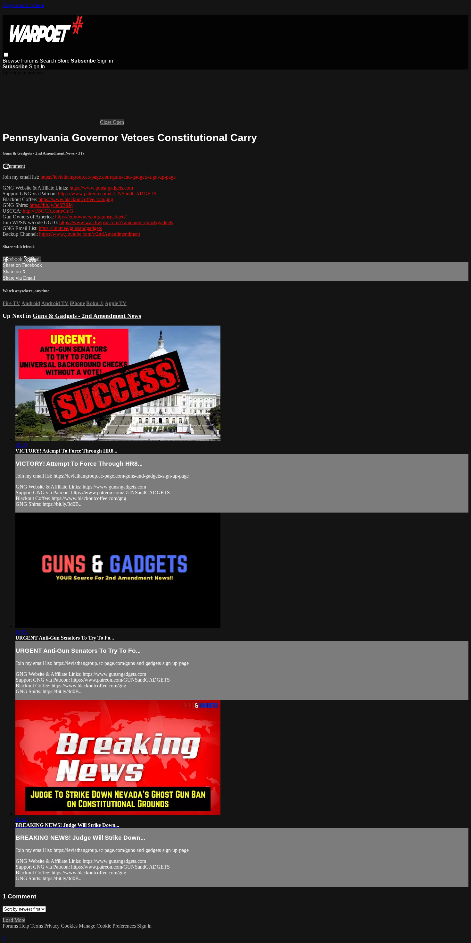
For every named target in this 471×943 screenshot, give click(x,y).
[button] (6, 55)
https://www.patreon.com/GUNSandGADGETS (107, 193)
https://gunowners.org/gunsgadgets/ (91, 216)
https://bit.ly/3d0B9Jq (51, 205)
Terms (37, 926)
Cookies (70, 926)
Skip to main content (23, 5)
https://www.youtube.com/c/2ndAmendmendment (89, 234)
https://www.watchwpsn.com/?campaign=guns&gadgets (116, 222)
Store (63, 61)
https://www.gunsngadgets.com (101, 188)
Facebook (13, 259)
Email (35, 259)
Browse (12, 61)
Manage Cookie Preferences (108, 926)
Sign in (105, 61)
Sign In (37, 66)
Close (106, 122)
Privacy (52, 926)
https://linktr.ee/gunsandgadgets (70, 228)
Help (24, 926)
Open (118, 122)
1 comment (14, 166)
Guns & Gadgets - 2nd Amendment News (39, 153)
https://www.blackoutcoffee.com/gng (75, 199)
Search (48, 61)
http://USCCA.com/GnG (48, 211)
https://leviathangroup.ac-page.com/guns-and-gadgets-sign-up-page (108, 177)
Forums (30, 61)
